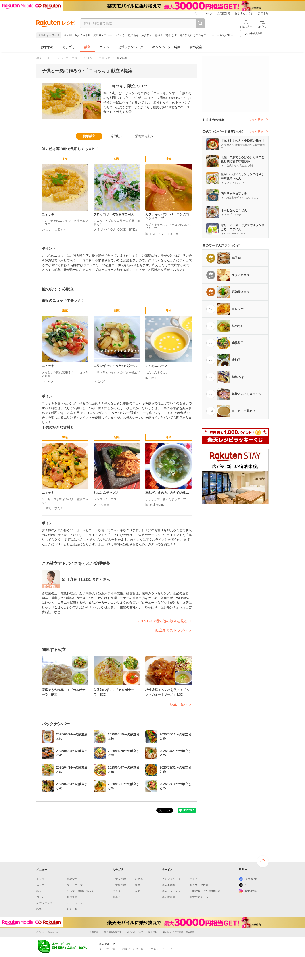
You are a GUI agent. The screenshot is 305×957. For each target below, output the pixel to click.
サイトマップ (75, 885)
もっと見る (256, 119)
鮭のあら (133, 35)
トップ (40, 879)
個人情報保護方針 (113, 932)
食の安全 (196, 47)
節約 (137, 891)
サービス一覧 (107, 949)
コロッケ (120, 35)
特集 (39, 909)
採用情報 (152, 932)
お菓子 (117, 897)
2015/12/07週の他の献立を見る (163, 621)
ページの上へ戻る (263, 861)
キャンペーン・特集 (166, 47)
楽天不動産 (168, 885)
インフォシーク (203, 13)
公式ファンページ (130, 47)
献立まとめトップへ (171, 630)
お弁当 (139, 879)
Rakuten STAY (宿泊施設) (205, 891)
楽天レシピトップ (48, 58)
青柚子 (159, 35)
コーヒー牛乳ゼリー (221, 35)
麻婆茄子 (146, 35)
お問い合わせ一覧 (133, 949)
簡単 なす (171, 35)
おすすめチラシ (244, 13)
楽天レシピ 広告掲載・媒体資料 (178, 932)
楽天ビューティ (171, 891)
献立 (87, 47)
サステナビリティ (161, 949)
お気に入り (246, 26)
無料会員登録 (255, 33)
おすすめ (47, 47)
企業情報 (94, 932)
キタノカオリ (82, 35)
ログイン (262, 26)
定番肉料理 (119, 879)
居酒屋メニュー (102, 35)
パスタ (88, 58)
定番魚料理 (119, 885)
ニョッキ (104, 58)
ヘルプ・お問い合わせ (80, 891)
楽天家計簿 (223, 13)
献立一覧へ (179, 704)
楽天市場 (263, 13)
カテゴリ (69, 47)
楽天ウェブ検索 (199, 885)
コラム (104, 47)
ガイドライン (75, 903)
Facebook (250, 879)
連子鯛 (68, 35)
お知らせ (72, 909)
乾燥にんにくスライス (193, 35)
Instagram (250, 891)
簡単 (137, 885)
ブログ (194, 879)
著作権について (135, 932)
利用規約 (72, 897)
